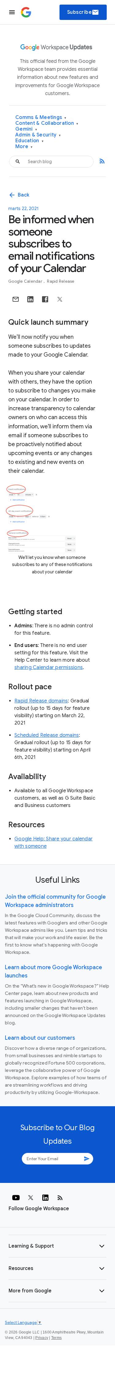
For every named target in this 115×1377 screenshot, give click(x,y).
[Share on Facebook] (45, 299)
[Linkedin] (45, 1197)
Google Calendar (25, 281)
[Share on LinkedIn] (30, 299)
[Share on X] (59, 299)
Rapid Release (60, 281)
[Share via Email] (15, 299)
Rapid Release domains (41, 701)
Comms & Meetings (41, 117)
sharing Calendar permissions (48, 667)
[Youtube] (16, 1197)
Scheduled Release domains (46, 735)
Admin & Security (38, 135)
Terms (56, 1338)
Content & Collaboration (46, 123)
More (24, 147)
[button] (57, 1246)
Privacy (41, 1338)
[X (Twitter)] (30, 1197)
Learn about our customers (40, 1038)
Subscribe (83, 12)
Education (29, 141)
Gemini (26, 129)
